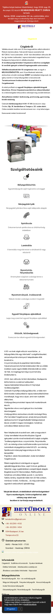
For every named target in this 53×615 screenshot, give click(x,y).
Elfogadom (11, 609)
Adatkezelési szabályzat (27, 567)
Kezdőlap (20, 39)
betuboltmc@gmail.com (15, 519)
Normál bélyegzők (9, 579)
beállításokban (30, 604)
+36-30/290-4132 (13, 523)
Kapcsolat (33, 571)
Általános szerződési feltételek (15, 571)
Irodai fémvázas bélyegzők (13, 586)
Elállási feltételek (9, 567)
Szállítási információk (19, 563)
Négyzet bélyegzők (10, 582)
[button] (50, 27)
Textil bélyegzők (38, 590)
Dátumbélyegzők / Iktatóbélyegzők (17, 590)
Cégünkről (6, 563)
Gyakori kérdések (36, 563)
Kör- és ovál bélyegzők (26, 579)
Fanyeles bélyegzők (27, 582)
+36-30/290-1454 (13, 527)
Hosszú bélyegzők (43, 582)
